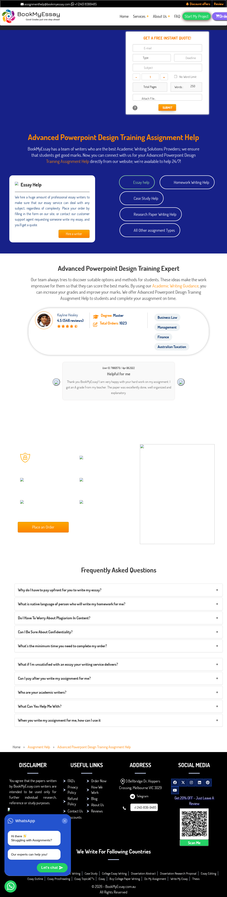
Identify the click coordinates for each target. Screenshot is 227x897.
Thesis (196, 879)
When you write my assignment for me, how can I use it (59, 720)
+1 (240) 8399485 (85, 4)
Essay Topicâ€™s (84, 879)
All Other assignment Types (154, 230)
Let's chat (49, 867)
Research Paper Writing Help (155, 214)
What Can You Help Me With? (39, 706)
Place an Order (43, 527)
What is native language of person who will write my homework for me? (71, 603)
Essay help (141, 182)
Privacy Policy (73, 789)
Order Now (98, 780)
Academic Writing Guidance (175, 286)
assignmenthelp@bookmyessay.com (47, 4)
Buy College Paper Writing (125, 879)
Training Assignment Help (67, 161)
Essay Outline (35, 879)
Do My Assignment (155, 879)
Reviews (97, 811)
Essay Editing (208, 873)
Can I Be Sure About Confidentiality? (45, 631)
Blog (94, 798)
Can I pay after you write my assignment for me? (54, 678)
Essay (102, 879)
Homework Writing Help (191, 182)
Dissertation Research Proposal (178, 873)
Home (16, 747)
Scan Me (194, 842)
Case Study (91, 873)
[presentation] (56, 382)
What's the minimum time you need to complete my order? (62, 645)
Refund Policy (73, 801)
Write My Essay (179, 879)
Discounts (75, 817)
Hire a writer (74, 233)
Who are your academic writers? (42, 692)
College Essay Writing (114, 873)
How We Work (97, 789)
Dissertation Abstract (143, 873)
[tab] (119, 590)
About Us (97, 804)
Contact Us (75, 811)
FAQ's (71, 780)
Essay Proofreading (58, 879)
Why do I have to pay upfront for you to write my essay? (59, 589)
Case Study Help (146, 198)
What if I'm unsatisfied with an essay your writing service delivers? (68, 664)
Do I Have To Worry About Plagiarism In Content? (54, 617)
